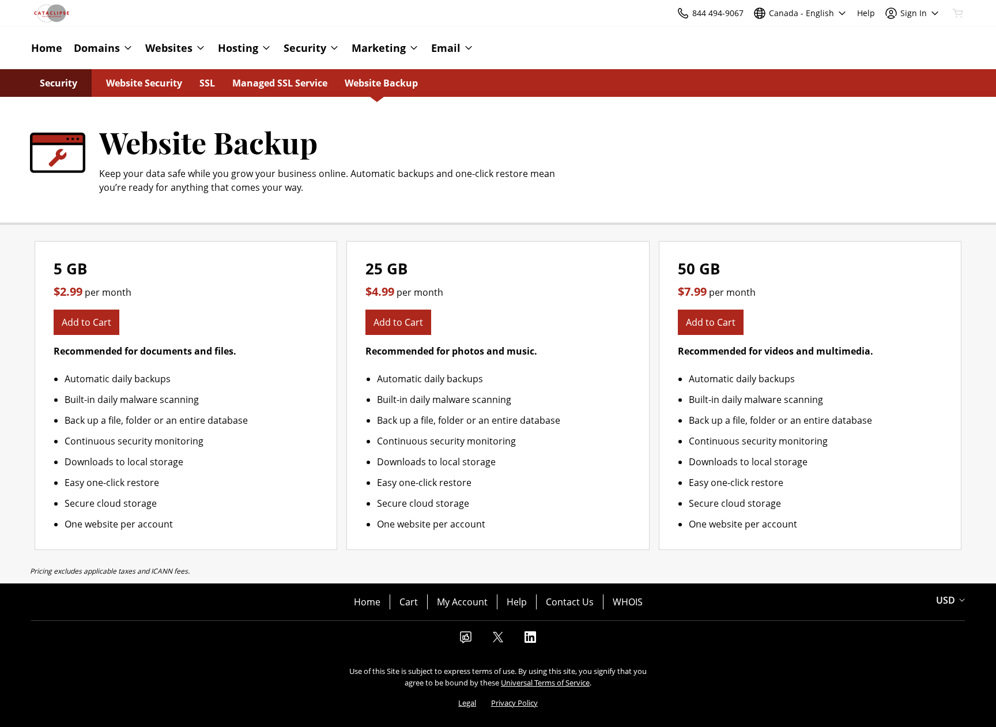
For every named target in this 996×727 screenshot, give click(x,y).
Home (367, 602)
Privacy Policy (514, 703)
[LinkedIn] (530, 640)
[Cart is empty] (958, 13)
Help (517, 602)
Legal (467, 703)
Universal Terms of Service (545, 682)
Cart (408, 602)
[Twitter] (498, 640)
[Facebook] (466, 640)
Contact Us (570, 602)
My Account (462, 602)
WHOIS (628, 602)
